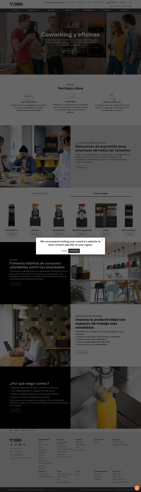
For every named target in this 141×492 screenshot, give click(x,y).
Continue (74, 251)
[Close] (102, 239)
